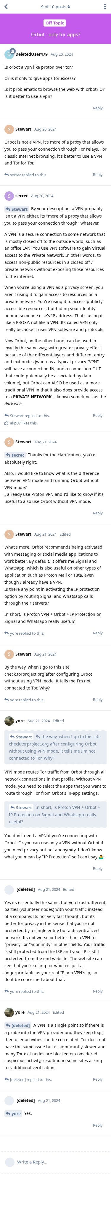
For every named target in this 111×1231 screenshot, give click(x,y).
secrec (18, 455)
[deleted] (21, 1025)
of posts (53, 6)
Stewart (20, 209)
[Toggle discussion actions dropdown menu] (105, 7)
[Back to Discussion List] (6, 7)
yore (16, 1113)
